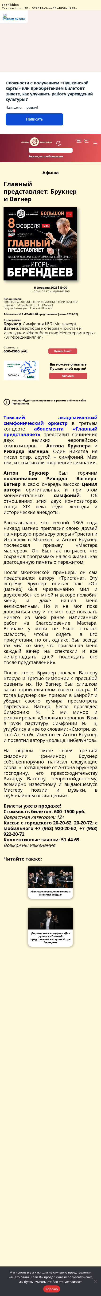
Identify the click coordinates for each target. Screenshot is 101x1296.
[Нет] (95, 1281)
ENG (79, 141)
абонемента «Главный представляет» (50, 432)
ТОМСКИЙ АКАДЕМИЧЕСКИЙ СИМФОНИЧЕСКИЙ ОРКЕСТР (41, 302)
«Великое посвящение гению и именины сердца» (50, 893)
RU (86, 141)
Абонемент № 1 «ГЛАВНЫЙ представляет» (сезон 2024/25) (41, 314)
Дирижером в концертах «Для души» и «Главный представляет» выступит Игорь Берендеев (50, 938)
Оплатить (68, 376)
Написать (34, 119)
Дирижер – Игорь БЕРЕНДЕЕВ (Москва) (28, 305)
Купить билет (62, 351)
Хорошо (52, 1289)
